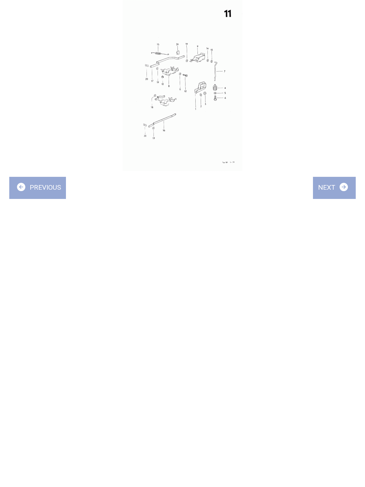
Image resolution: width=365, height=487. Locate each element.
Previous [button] (44, 187)
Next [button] (327, 187)
